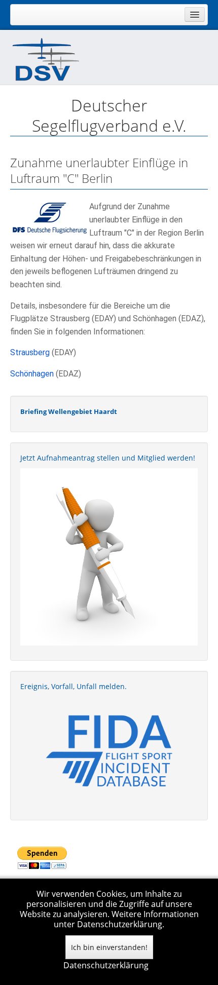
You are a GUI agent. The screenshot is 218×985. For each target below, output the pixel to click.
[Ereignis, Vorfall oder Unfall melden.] (109, 750)
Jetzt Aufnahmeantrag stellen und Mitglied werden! (107, 458)
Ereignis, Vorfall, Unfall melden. (73, 686)
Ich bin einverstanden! (109, 947)
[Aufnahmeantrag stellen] (109, 557)
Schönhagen (32, 373)
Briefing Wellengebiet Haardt (68, 411)
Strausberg (30, 352)
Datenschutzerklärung (106, 965)
